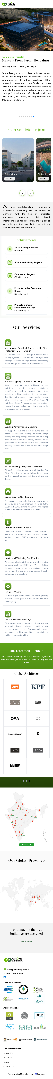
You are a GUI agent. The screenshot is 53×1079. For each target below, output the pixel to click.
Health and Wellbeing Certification (22, 558)
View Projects (26, 845)
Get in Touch (26, 941)
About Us (8, 1053)
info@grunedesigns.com (18, 969)
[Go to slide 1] (26, 781)
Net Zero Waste (13, 591)
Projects (7, 1057)
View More (9, 179)
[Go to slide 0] (23, 781)
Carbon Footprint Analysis (18, 527)
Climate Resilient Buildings (18, 619)
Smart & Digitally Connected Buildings (24, 381)
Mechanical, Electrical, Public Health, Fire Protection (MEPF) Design (26, 349)
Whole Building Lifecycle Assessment (24, 466)
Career (6, 1062)
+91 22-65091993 (14, 973)
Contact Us (8, 1066)
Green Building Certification (19, 497)
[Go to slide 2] (29, 781)
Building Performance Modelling (21, 426)
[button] (19, 116)
